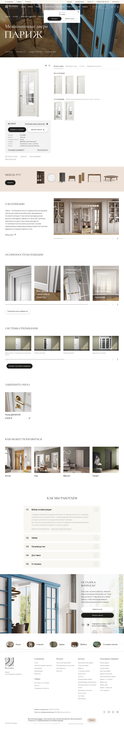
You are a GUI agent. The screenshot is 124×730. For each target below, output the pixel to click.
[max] (113, 712)
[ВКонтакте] (83, 624)
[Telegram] (88, 624)
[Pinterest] (117, 712)
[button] (18, 283)
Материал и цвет (71, 66)
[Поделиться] (46, 65)
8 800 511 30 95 (54, 709)
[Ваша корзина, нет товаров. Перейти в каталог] (112, 7)
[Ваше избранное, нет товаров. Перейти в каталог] (115, 7)
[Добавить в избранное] (49, 65)
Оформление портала (94, 66)
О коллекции (9, 51)
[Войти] (118, 7)
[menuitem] (23, 7)
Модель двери (59, 66)
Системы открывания (35, 51)
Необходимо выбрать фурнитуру (35, 124)
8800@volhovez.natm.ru (62, 712)
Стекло (82, 66)
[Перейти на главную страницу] (11, 6)
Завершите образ (50, 51)
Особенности (20, 51)
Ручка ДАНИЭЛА (13, 414)
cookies (40, 719)
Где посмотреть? (42, 150)
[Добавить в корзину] (29, 418)
